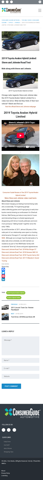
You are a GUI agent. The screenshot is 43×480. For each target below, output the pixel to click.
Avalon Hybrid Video (13, 297)
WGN (3, 238)
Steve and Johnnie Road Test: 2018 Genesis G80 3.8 (20, 252)
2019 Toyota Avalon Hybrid (15, 293)
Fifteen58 (36, 461)
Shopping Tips (8, 452)
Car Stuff (6, 445)
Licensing (4, 475)
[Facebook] (20, 269)
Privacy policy (5, 473)
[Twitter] (20, 272)
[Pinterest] (20, 276)
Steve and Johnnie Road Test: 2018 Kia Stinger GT (19, 249)
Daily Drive (7, 441)
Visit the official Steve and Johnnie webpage (20, 106)
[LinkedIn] (20, 279)
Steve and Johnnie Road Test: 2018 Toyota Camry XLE (20, 255)
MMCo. (4, 463)
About (3, 471)
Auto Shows (8, 448)
